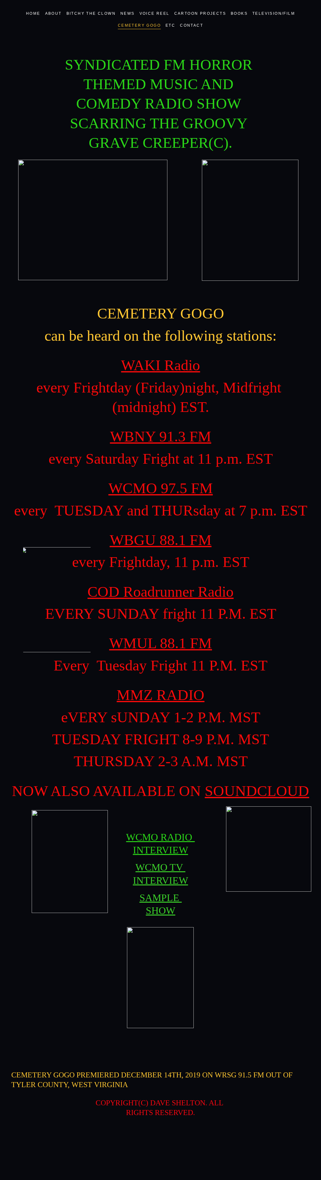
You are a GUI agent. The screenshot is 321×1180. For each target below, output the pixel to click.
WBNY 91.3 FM (160, 436)
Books (239, 13)
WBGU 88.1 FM (161, 539)
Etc (170, 25)
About (53, 13)
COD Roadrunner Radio (160, 591)
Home (33, 13)
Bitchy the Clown (91, 13)
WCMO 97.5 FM (160, 488)
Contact (191, 25)
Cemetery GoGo (139, 25)
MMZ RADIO (160, 694)
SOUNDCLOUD (257, 790)
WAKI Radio (160, 365)
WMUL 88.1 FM (160, 643)
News (127, 13)
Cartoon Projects (200, 13)
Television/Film (273, 13)
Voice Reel (154, 13)
